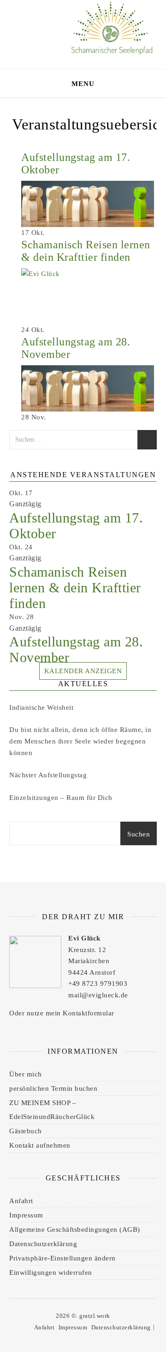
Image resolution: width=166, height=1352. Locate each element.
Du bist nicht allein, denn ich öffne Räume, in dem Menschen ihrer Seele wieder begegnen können (80, 741)
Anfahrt (21, 1201)
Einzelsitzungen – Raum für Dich (61, 797)
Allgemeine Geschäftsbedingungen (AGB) (74, 1229)
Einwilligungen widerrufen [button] (50, 1272)
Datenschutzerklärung (43, 1244)
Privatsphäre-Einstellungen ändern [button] (62, 1258)
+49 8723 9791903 (97, 983)
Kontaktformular (88, 1013)
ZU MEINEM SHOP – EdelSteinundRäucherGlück (52, 1109)
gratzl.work (94, 1315)
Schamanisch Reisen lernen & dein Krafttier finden (85, 251)
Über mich (25, 1074)
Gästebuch (25, 1131)
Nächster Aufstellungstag (48, 775)
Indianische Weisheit (41, 707)
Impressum (26, 1215)
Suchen (138, 834)
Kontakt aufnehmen (40, 1145)
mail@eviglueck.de (98, 995)
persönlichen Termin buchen (53, 1088)
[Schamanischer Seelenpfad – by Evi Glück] (111, 32)
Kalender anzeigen (83, 671)
